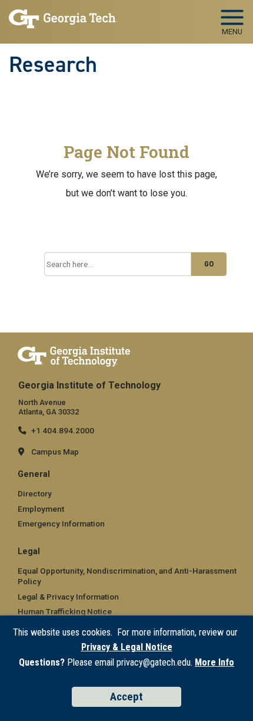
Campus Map (55, 451)
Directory (35, 493)
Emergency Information (61, 523)
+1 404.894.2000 (62, 430)
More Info (214, 662)
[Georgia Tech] (74, 356)
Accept (126, 696)
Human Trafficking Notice (65, 611)
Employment (41, 508)
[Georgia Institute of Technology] (63, 18)
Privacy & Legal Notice (126, 647)
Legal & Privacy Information (68, 596)
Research (53, 64)
